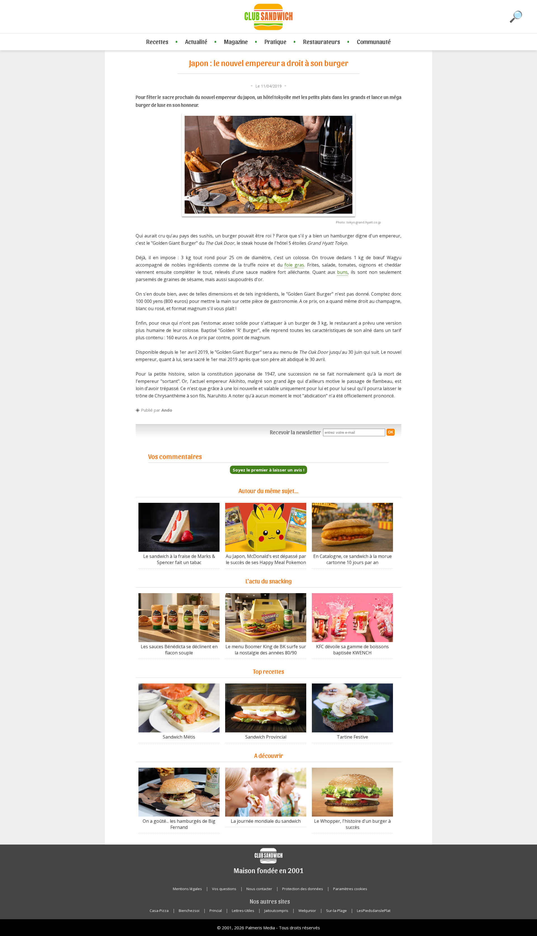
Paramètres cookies (350, 888)
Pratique (275, 41)
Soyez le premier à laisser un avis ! (268, 470)
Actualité (196, 41)
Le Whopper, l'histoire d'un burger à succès (352, 824)
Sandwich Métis (179, 737)
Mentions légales (187, 888)
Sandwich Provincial (265, 737)
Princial (215, 910)
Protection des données (302, 888)
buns (342, 272)
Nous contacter (259, 888)
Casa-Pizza (159, 910)
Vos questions (224, 888)
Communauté (374, 41)
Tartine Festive (352, 737)
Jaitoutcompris (276, 910)
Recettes (157, 41)
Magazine (236, 41)
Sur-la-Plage (336, 910)
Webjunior (307, 910)
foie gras (294, 265)
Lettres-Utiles (243, 910)
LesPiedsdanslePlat (373, 910)
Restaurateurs (321, 41)
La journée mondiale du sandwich (266, 821)
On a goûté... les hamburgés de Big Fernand (179, 824)
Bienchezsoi (189, 910)
